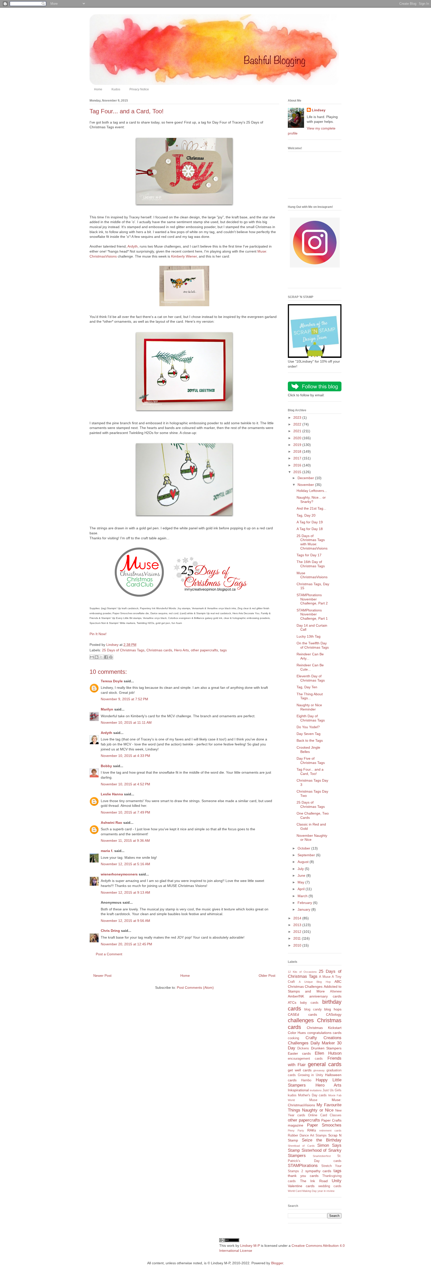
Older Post (267, 976)
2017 (297, 458)
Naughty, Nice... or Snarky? (311, 499)
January (304, 909)
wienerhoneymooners (119, 874)
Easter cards (299, 1053)
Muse (313, 1100)
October (304, 848)
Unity (336, 1180)
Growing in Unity (310, 1075)
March (303, 896)
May (301, 882)
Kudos (115, 89)
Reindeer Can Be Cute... (310, 667)
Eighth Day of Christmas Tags (311, 718)
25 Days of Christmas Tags (123, 650)
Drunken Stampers (326, 1048)
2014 (297, 918)
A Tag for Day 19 (310, 522)
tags (223, 650)
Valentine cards (301, 1186)
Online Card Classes (324, 1115)
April (302, 889)
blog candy (313, 1009)
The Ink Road (314, 1181)
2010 (297, 945)
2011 (297, 938)
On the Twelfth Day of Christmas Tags (313, 645)
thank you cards (303, 1176)
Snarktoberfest (322, 1155)
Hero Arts (181, 650)
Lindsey (318, 110)
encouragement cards (305, 1058)
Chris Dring (110, 931)
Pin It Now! (98, 634)
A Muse (324, 977)
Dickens (303, 1048)
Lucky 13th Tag (309, 636)
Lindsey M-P (250, 1246)
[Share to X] (101, 657)
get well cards (300, 1070)
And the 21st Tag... (311, 508)
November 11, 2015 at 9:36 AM (125, 841)
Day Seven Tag (309, 734)
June (302, 875)
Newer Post (102, 976)
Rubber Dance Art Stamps (307, 1135)
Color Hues (297, 1033)
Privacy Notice (139, 89)
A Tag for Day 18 (310, 529)
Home (98, 89)
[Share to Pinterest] (110, 657)
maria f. (107, 851)
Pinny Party (296, 1130)
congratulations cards (324, 1033)
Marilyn (107, 709)
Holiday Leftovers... (312, 491)
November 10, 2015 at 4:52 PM (125, 784)
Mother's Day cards (312, 1095)
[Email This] (91, 657)
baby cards (309, 1002)
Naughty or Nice (317, 1110)
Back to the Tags (310, 740)
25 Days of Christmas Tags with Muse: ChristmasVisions (312, 542)
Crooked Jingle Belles (308, 749)
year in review (326, 1190)
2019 (297, 445)
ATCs (292, 1002)
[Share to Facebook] (106, 657)
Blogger (277, 1263)
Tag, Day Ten (307, 687)
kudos (292, 1095)
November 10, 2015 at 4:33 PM (125, 756)
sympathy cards (318, 1171)
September (307, 855)
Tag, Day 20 (306, 515)
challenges (301, 1020)
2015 (297, 472)
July (301, 869)
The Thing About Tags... (310, 696)
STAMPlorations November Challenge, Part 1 (312, 614)
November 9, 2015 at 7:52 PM (124, 699)
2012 (297, 932)
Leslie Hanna (112, 794)
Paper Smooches (324, 1125)
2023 (297, 418)
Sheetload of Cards (301, 1145)
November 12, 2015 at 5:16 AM (125, 864)
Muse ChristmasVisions (312, 575)
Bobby (106, 766)
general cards (324, 1064)
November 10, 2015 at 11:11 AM (126, 722)
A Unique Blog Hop (314, 981)
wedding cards (329, 1186)
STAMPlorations (303, 1165)
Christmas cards (159, 650)
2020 (297, 438)
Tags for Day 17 (309, 555)
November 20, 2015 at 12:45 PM (126, 944)
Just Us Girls (332, 1090)
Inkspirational (298, 1090)
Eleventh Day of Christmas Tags (311, 678)
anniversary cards (325, 996)
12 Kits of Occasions (302, 971)
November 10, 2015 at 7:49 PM (125, 812)
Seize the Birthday (321, 1140)
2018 (297, 451)
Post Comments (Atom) (195, 988)
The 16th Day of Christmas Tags (311, 564)
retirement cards (330, 1130)
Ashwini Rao (111, 823)
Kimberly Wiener (184, 256)
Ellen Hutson (328, 1053)
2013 (297, 925)
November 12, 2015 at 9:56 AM (125, 921)
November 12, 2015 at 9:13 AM (125, 892)
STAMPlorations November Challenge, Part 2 (312, 599)
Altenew (335, 991)
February (305, 903)
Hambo (306, 1080)
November (306, 485)
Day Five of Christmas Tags (311, 760)
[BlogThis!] (96, 657)
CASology (333, 1014)
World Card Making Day (302, 1190)
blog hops (332, 1009)
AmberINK (296, 996)
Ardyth (132, 246)
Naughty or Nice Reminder (309, 707)
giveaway (319, 1070)
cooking (293, 1038)
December (306, 478)
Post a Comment (109, 954)
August (304, 862)
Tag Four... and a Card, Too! (310, 771)
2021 (297, 431)
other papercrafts (204, 650)
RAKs (311, 1130)
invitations (316, 1090)
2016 (297, 465)
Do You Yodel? (308, 727)
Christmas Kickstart (324, 1028)
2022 (297, 424)
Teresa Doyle (112, 681)
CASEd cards (302, 1014)
